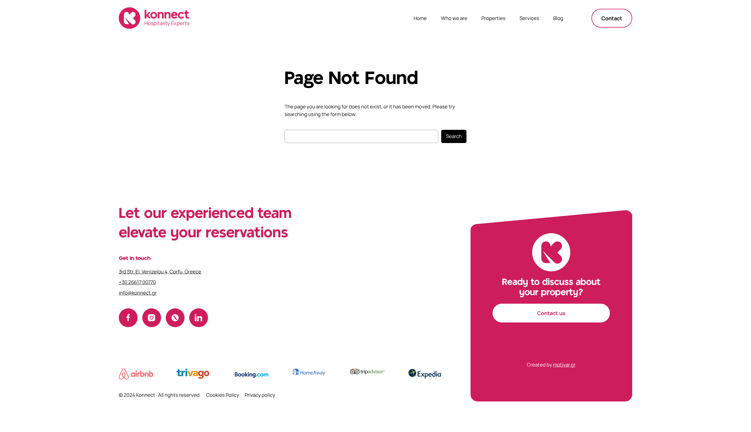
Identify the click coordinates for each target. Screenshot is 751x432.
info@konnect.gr (138, 292)
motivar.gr (564, 364)
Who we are (454, 18)
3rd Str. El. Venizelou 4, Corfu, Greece (160, 271)
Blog (558, 18)
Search (454, 136)
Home (420, 18)
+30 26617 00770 (137, 282)
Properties (493, 18)
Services (529, 18)
